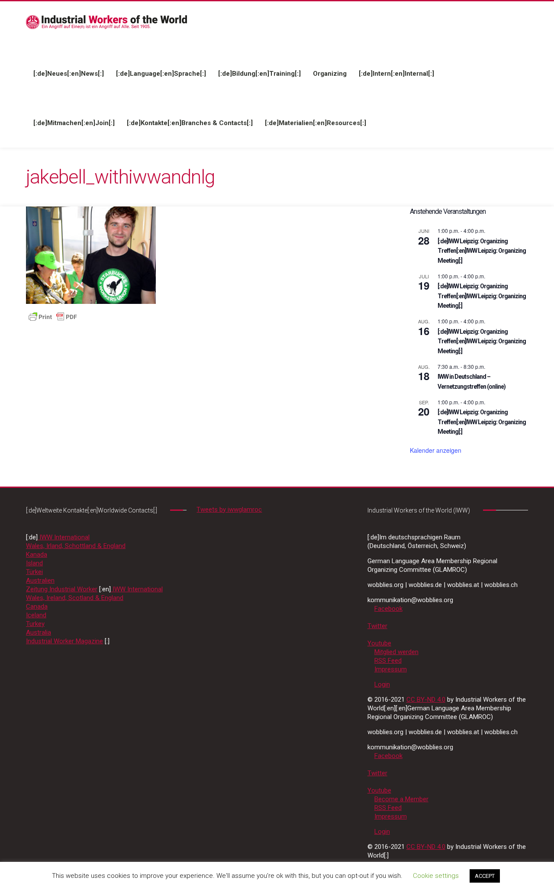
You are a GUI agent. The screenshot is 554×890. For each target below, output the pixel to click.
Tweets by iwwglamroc (229, 509)
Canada (37, 606)
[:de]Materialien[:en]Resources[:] (315, 123)
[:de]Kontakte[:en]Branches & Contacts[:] (190, 123)
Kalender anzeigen (435, 450)
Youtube (379, 643)
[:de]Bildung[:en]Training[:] (259, 73)
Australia (38, 632)
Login (382, 684)
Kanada (36, 554)
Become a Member (401, 799)
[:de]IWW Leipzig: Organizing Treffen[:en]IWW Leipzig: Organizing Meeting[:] (482, 251)
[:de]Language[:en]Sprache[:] (161, 73)
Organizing (330, 73)
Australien (40, 580)
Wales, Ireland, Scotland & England (74, 598)
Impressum (390, 669)
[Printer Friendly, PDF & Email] (53, 316)
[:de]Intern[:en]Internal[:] (396, 73)
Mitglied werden (396, 652)
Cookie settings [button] (436, 876)
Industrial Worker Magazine (64, 641)
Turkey (35, 624)
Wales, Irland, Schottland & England (76, 546)
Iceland (36, 615)
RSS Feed (388, 660)
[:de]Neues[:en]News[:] (68, 73)
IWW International (64, 537)
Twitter (377, 626)
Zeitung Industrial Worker (61, 589)
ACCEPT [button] (485, 876)
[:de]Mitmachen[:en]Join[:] (74, 123)
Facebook (388, 609)
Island (34, 563)
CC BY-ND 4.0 (425, 699)
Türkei (34, 572)
